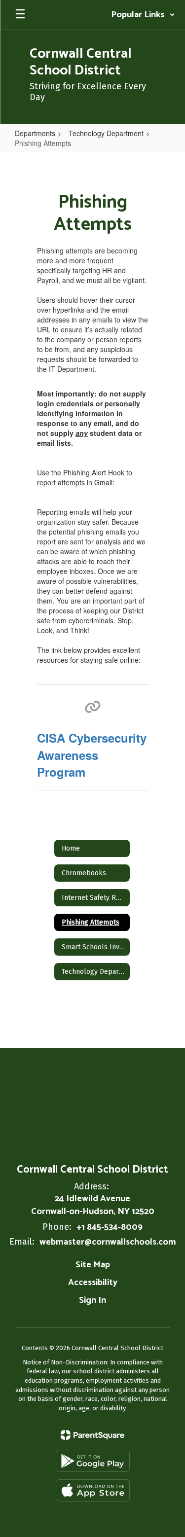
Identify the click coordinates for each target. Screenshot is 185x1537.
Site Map (92, 1264)
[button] (143, 15)
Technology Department (106, 133)
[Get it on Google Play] (93, 1461)
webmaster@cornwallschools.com (107, 1242)
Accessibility (92, 1282)
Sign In (92, 1300)
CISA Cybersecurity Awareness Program (92, 754)
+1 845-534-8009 (109, 1227)
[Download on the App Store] (93, 1490)
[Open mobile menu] (20, 15)
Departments (35, 133)
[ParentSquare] (92, 1435)
